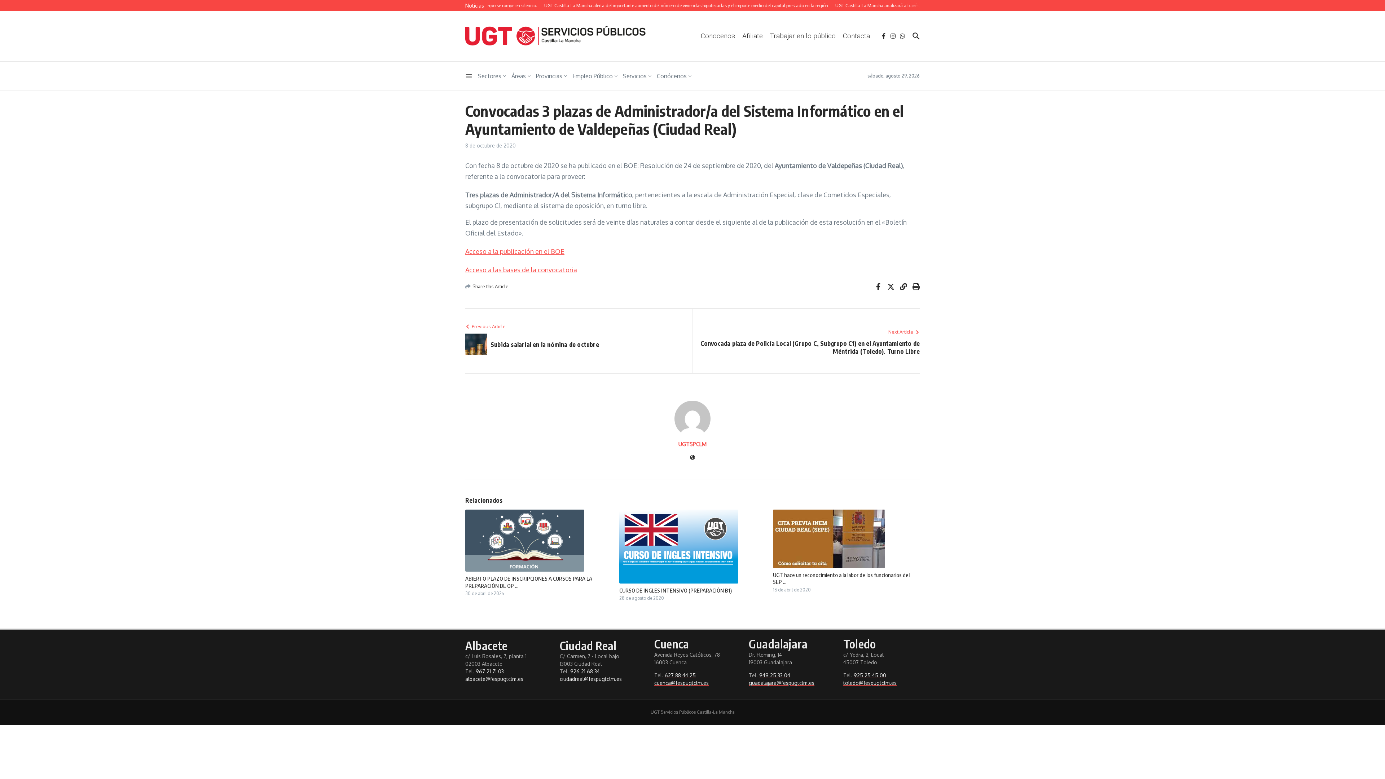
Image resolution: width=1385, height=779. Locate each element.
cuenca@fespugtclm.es (681, 683)
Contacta (856, 36)
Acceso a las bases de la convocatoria (521, 270)
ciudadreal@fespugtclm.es (591, 679)
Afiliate (752, 36)
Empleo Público (592, 76)
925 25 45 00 (870, 675)
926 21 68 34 (585, 671)
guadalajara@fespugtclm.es (781, 683)
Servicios (635, 76)
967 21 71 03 (490, 671)
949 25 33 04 (774, 675)
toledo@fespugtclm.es (870, 683)
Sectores (489, 76)
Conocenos (718, 36)
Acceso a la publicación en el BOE (514, 251)
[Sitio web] (692, 458)
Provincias (549, 76)
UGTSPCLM (692, 444)
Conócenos (672, 76)
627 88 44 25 (680, 675)
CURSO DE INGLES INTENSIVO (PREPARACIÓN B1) (675, 590)
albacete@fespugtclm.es (494, 679)
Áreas (518, 76)
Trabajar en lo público (803, 36)
